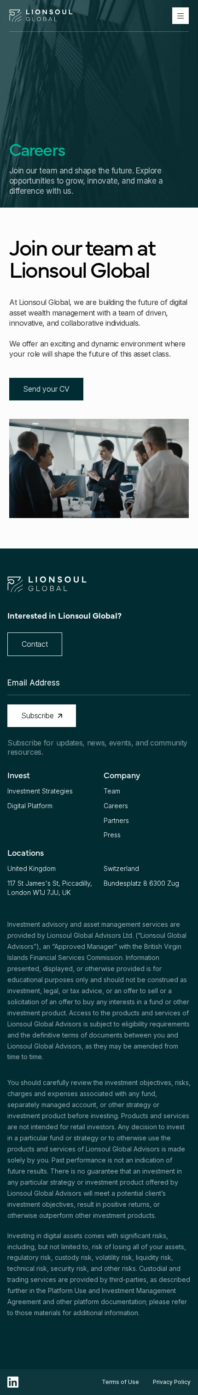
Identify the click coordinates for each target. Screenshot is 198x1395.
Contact (35, 644)
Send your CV (46, 388)
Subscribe (37, 715)
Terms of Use (120, 1381)
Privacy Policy (172, 1381)
